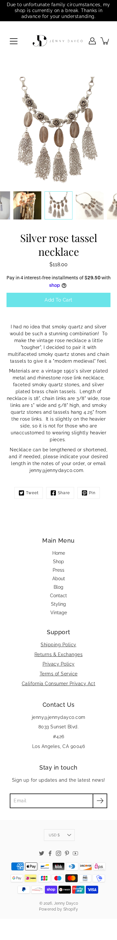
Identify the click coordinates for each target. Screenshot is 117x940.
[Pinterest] (67, 853)
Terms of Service (59, 673)
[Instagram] (58, 853)
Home (58, 553)
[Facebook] (50, 853)
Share (64, 493)
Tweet (32, 493)
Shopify (70, 909)
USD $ (54, 835)
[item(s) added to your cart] (105, 41)
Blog (58, 587)
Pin (92, 493)
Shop (58, 561)
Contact (58, 595)
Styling (58, 604)
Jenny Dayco (66, 903)
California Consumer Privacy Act (59, 683)
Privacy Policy (59, 664)
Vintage (58, 612)
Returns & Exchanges (58, 654)
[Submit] (100, 800)
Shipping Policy (58, 644)
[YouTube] (75, 853)
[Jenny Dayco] (58, 41)
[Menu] (13, 41)
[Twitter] (41, 853)
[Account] (92, 41)
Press (58, 570)
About (58, 578)
